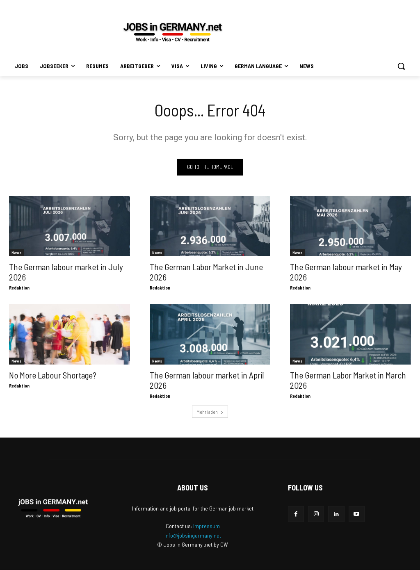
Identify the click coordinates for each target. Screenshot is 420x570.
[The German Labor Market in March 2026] (350, 334)
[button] (401, 66)
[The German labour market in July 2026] (69, 226)
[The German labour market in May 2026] (350, 226)
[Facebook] (296, 514)
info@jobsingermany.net (192, 535)
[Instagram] (316, 514)
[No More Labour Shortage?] (69, 334)
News (16, 252)
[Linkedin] (336, 514)
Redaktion (19, 287)
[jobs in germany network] (172, 31)
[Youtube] (357, 514)
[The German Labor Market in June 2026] (210, 226)
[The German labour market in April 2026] (210, 334)
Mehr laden (207, 412)
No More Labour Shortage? (52, 375)
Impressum (206, 525)
